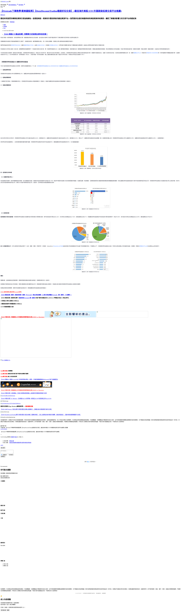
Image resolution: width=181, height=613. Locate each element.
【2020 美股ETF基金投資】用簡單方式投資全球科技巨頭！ (25, 34)
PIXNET (80, 593)
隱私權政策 (98, 593)
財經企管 (11, 441)
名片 (4, 28)
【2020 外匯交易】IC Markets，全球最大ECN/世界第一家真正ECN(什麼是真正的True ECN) (26, 398)
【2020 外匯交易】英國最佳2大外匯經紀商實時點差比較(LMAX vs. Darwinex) (22, 317)
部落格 (5, 26)
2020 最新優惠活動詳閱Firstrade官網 (11, 292)
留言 (16, 437)
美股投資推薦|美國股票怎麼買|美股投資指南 (20, 442)
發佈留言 (3, 456)
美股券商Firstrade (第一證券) (27, 298)
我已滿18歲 (3, 610)
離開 (8, 610)
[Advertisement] (43, 493)
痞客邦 (12, 437)
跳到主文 (3, 15)
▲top (2, 445)
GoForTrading (4, 429)
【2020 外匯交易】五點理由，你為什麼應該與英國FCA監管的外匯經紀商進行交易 (24, 393)
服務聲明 (104, 593)
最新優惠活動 (29, 406)
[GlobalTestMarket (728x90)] (70, 317)
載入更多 (3, 447)
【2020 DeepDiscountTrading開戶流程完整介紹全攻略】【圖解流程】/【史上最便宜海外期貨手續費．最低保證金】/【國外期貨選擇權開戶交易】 (41, 414)
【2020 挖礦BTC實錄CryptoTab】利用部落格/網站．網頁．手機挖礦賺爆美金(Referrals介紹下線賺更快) (29, 379)
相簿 (4, 24)
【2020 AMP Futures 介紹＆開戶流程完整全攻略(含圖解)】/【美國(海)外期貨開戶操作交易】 (26, 409)
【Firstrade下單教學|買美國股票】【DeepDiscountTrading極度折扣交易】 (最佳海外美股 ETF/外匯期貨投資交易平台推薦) (61, 11)
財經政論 (12, 22)
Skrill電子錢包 (4, 370)
